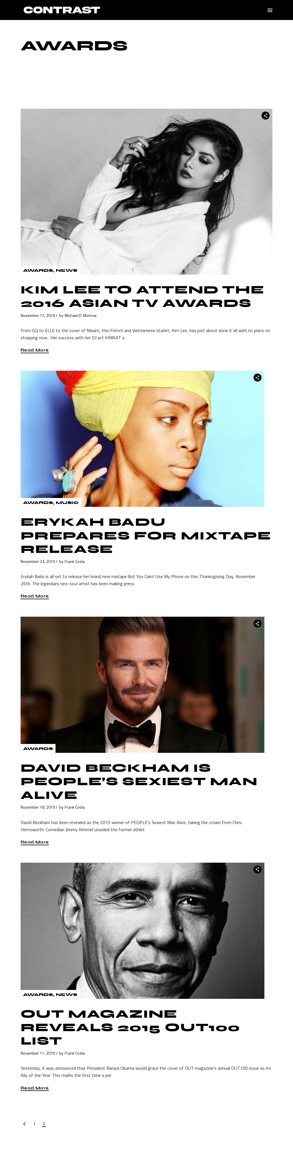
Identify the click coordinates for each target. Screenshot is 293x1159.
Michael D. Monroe (81, 315)
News (66, 270)
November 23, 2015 (38, 561)
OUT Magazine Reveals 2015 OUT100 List (130, 1027)
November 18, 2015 (38, 807)
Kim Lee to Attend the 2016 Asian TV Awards (142, 296)
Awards (38, 270)
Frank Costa (75, 561)
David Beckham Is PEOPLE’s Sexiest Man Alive (139, 781)
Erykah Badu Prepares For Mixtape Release (146, 535)
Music (67, 502)
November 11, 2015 (38, 1053)
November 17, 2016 (38, 315)
